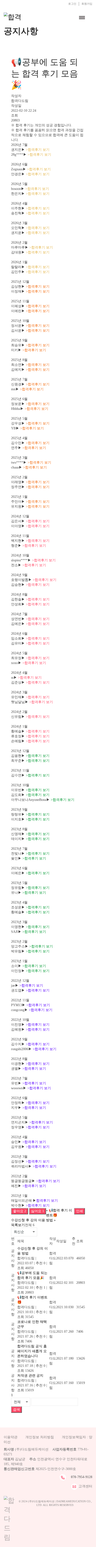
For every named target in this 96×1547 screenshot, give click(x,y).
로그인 (72, 3)
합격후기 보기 (47, 1200)
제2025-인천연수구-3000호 (56, 1469)
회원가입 (86, 3)
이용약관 (10, 1437)
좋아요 (19, 1211)
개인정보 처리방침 (39, 1437)
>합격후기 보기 (37, 150)
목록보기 (18, 1225)
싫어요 (37, 1211)
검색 (16, 1409)
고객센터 (85, 1486)
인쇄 (79, 1211)
